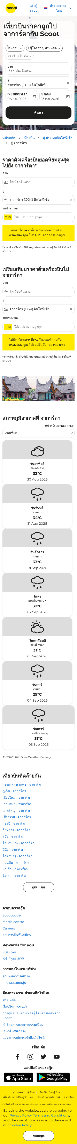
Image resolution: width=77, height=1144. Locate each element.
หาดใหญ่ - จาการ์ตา (17, 810)
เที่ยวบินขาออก (17, 94)
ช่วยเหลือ (9, 1000)
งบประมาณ (10, 208)
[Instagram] (30, 1057)
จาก (10, 66)
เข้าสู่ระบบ (33, 8)
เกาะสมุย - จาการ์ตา (17, 804)
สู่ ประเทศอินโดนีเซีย (57, 138)
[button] (44, 48)
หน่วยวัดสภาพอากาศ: (59, 426)
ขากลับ (46, 94)
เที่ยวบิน (29, 138)
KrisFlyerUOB (13, 959)
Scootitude (11, 915)
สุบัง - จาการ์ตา (13, 837)
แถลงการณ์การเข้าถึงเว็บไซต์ (23, 1038)
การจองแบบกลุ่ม (14, 983)
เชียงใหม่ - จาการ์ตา (17, 797)
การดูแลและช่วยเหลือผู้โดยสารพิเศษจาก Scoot (31, 1015)
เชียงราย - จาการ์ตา (16, 817)
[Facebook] (17, 1057)
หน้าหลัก (8, 138)
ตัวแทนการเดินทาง (16, 976)
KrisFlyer (9, 952)
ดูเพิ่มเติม (38, 887)
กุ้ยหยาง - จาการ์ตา (16, 830)
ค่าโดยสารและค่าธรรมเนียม (23, 1025)
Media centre (13, 922)
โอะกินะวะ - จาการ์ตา (18, 843)
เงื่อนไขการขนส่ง (14, 1007)
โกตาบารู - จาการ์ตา (17, 856)
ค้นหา (38, 112)
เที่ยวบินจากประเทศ (48, 1097)
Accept (39, 1136)
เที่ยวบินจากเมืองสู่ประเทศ (18, 1097)
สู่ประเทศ (18, 1092)
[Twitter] (43, 1057)
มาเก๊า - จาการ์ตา (15, 869)
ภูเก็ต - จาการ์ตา (14, 791)
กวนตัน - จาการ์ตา (15, 863)
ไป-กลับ (12, 48)
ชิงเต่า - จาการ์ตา (15, 876)
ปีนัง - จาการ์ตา (13, 850)
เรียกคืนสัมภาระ (14, 1031)
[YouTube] (57, 1057)
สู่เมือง (30, 1092)
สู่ (8, 80)
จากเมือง (69, 1097)
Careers (8, 928)
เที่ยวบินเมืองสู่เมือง (49, 1092)
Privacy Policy (21, 1115)
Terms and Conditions (51, 1115)
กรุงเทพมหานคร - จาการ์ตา (22, 784)
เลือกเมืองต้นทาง (19, 71)
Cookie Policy (21, 1125)
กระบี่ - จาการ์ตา (14, 823)
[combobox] (41, 182)
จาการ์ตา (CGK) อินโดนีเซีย (27, 85)
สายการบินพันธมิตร (16, 935)
